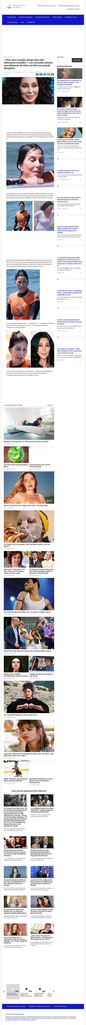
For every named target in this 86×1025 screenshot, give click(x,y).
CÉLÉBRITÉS (31, 22)
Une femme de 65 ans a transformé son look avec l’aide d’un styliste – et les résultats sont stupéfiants (69, 82)
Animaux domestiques (25, 17)
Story (22, 22)
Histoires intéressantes (42, 17)
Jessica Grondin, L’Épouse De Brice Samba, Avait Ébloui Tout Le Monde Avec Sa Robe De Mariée (42, 882)
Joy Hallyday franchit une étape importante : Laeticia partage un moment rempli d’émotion (42, 810)
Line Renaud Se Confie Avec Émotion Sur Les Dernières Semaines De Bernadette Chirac (15, 911)
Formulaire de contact (73, 9)
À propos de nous (12, 22)
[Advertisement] (43, 39)
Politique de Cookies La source (46, 5)
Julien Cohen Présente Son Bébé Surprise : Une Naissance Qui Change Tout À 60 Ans (42, 937)
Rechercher (60, 57)
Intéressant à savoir (71, 17)
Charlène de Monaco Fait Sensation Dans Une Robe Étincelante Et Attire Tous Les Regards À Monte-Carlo (41, 853)
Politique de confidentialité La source (68, 5)
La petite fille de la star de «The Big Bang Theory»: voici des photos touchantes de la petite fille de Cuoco (69, 293)
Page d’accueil (11, 17)
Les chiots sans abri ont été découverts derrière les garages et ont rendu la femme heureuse (69, 199)
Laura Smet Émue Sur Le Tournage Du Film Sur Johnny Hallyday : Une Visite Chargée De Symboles (15, 940)
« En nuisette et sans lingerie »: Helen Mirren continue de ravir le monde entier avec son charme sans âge (69, 351)
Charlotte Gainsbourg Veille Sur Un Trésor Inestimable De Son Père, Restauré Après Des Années (15, 882)
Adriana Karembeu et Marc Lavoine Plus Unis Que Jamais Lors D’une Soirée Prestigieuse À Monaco (15, 853)
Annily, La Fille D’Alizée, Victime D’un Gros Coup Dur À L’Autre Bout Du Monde (42, 911)
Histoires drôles (57, 17)
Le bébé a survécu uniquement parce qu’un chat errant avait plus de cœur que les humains (69, 322)
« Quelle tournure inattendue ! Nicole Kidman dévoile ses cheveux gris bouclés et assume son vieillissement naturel (69, 141)
